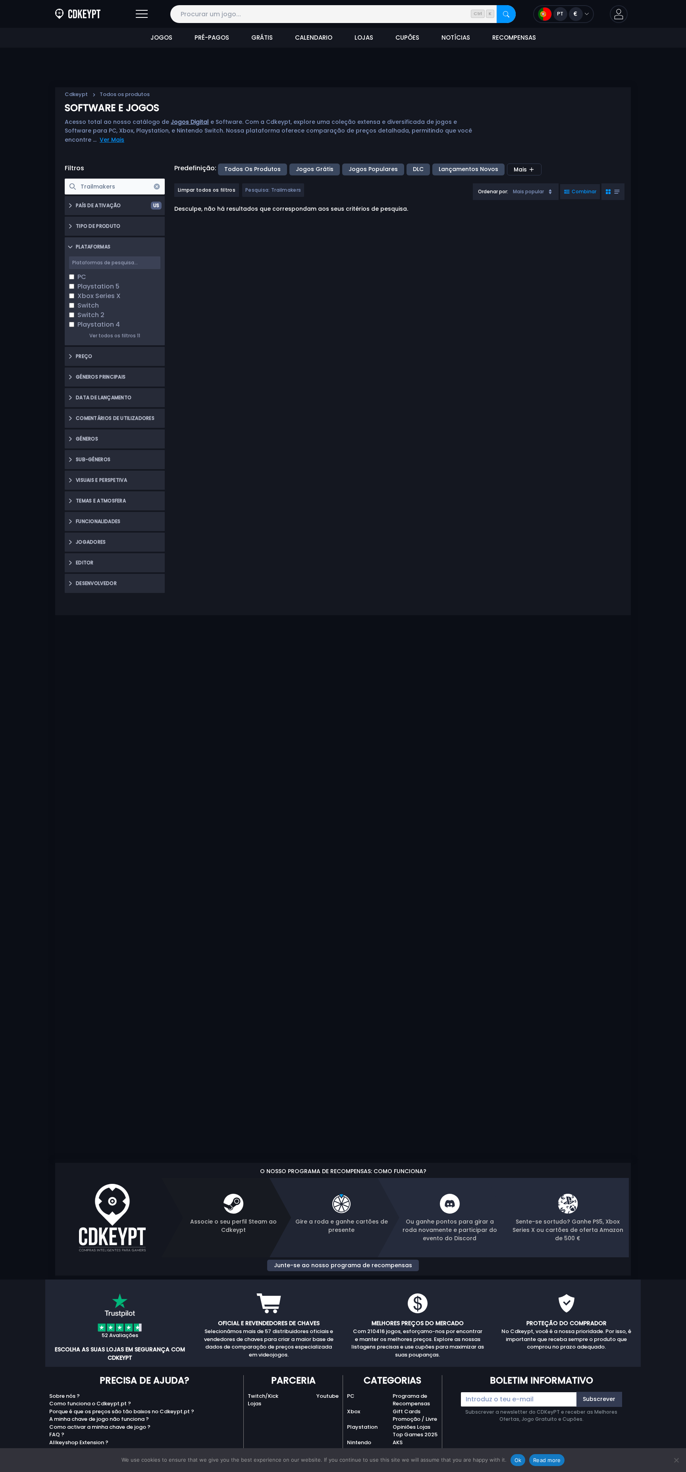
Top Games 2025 (415, 1434)
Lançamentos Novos (468, 169)
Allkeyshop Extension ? (78, 1442)
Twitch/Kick (263, 1396)
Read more (547, 1460)
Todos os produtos (252, 169)
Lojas (254, 1403)
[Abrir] (141, 14)
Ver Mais (112, 140)
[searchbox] (115, 186)
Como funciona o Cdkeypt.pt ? (90, 1403)
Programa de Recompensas (411, 1400)
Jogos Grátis (314, 169)
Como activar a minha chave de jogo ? (99, 1427)
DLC (418, 169)
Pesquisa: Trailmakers (273, 190)
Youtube (327, 1396)
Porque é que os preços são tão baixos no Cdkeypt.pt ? (121, 1411)
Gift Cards (406, 1411)
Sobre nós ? (64, 1396)
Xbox (353, 1411)
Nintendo (359, 1442)
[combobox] (516, 191)
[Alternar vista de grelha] (612, 191)
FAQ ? (56, 1434)
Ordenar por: (493, 191)
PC (351, 1396)
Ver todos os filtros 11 (114, 335)
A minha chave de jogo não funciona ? (99, 1419)
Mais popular (528, 191)
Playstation (362, 1427)
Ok (518, 1460)
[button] (619, 14)
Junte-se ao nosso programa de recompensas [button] (343, 1265)
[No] (676, 1460)
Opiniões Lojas (411, 1427)
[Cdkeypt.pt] (77, 14)
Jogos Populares (373, 169)
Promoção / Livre (415, 1419)
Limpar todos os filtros (206, 190)
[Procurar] (506, 14)
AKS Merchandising (412, 1446)
